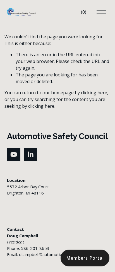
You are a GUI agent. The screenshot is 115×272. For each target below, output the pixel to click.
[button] (85, 258)
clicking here (94, 93)
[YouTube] (13, 154)
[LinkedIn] (30, 154)
